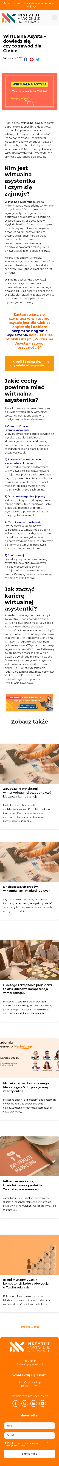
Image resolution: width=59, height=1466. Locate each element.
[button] (54, 17)
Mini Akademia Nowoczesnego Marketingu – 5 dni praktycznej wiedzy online (26, 1087)
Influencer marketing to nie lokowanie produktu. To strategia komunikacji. (23, 1185)
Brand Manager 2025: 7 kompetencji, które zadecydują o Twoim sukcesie (26, 1283)
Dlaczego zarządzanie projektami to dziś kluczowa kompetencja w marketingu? (27, 989)
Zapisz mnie (29, 1453)
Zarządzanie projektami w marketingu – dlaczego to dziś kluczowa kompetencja (27, 792)
